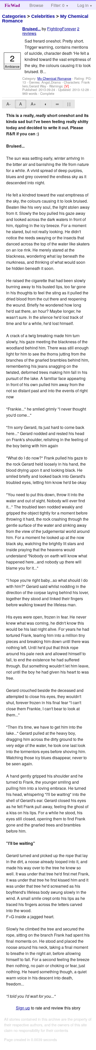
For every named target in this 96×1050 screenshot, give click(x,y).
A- (8, 104)
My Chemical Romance (54, 78)
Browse (36, 5)
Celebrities (43, 16)
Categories (14, 16)
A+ (33, 104)
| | (68, 104)
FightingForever (61, 29)
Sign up (23, 1008)
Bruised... (31, 29)
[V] (67, 86)
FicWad (12, 5)
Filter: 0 (58, 5)
